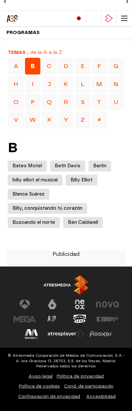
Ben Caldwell (83, 222)
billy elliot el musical (35, 180)
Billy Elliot (81, 180)
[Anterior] (5, 1)
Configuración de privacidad (49, 396)
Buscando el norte (33, 222)
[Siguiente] (127, 1)
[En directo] (79, 18)
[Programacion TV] (94, 18)
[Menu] (124, 18)
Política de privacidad (80, 376)
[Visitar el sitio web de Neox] (80, 304)
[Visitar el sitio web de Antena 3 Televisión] (24, 304)
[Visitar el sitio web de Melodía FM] (31, 334)
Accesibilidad (101, 396)
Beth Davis (67, 166)
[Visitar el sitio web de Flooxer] (100, 334)
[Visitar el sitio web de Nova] (107, 304)
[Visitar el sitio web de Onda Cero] (80, 319)
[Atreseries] (33, 18)
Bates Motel (27, 166)
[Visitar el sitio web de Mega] (24, 319)
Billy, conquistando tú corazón (47, 208)
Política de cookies (39, 386)
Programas (23, 32)
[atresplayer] (109, 18)
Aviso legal (41, 376)
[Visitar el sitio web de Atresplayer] (66, 334)
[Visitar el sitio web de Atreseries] (52, 319)
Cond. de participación (88, 386)
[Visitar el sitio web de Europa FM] (107, 319)
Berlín (99, 166)
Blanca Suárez (28, 194)
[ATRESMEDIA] (66, 285)
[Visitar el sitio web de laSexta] (52, 304)
